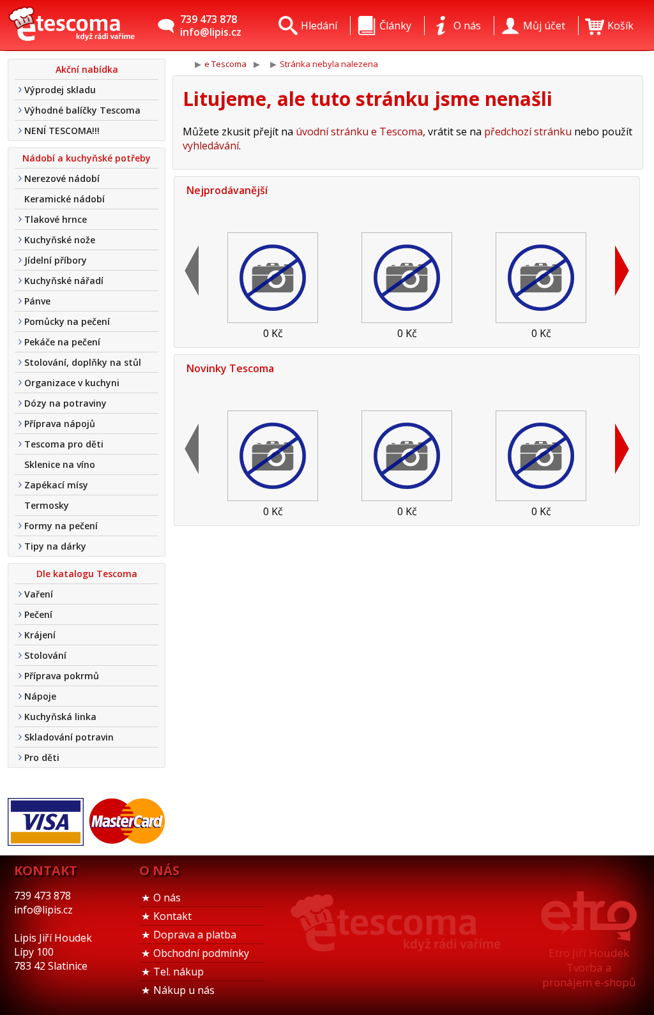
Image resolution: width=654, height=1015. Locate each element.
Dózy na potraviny (65, 403)
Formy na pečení (61, 526)
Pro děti (41, 757)
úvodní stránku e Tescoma (359, 131)
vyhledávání (211, 146)
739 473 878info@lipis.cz (210, 25)
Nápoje (40, 696)
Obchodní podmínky (201, 953)
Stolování (45, 655)
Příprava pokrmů (61, 676)
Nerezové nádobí (62, 178)
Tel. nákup (178, 972)
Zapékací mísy (56, 485)
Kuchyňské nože (59, 240)
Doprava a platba (194, 935)
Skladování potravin (69, 737)
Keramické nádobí (64, 199)
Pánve (37, 301)
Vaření (38, 594)
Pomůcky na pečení (67, 321)
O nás (167, 898)
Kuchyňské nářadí (63, 280)
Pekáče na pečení (62, 342)
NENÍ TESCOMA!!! (62, 130)
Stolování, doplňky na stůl (82, 362)
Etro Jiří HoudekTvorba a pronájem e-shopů (588, 967)
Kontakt (172, 916)
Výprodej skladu (60, 90)
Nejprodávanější (227, 190)
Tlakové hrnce (55, 219)
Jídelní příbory (55, 260)
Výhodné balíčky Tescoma (82, 110)
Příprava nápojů (59, 423)
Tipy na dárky (55, 546)
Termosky (46, 505)
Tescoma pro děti (63, 444)
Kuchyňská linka (60, 716)
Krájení (40, 635)
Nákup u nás (184, 990)
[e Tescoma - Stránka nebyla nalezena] (71, 25)
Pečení (38, 614)
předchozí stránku (528, 131)
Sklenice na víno (59, 464)
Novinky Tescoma (230, 368)
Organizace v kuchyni (71, 383)
